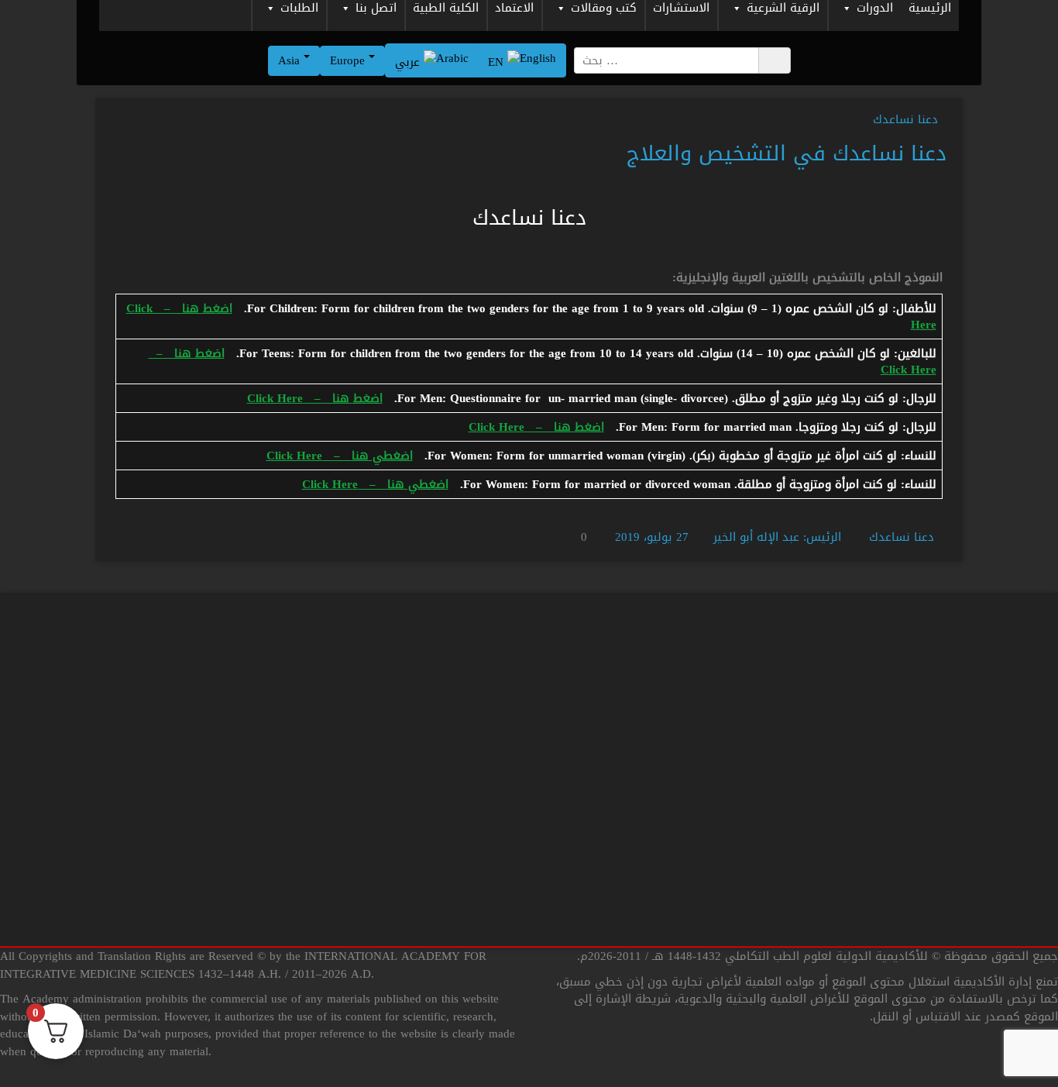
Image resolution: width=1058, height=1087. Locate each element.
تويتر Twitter (486, 927)
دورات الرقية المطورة (917, 729)
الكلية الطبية (446, 9)
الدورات (875, 9)
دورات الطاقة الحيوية (916, 943)
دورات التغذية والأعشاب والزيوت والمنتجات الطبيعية (663, 845)
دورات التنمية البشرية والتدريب (667, 889)
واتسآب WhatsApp (470, 749)
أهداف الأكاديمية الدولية (227, 856)
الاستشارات (681, 9)
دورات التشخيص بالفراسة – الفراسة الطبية (654, 793)
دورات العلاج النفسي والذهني (893, 836)
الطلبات (299, 9)
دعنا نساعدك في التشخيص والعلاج (786, 153)
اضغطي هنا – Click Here (339, 455)
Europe (349, 60)
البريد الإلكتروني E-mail (458, 963)
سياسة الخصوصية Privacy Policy (208, 749)
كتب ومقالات (604, 9)
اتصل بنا (376, 9)
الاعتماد (514, 9)
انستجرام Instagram (469, 892)
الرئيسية (930, 9)
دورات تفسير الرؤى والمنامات (897, 907)
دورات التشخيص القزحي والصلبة (663, 749)
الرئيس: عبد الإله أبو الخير (777, 537)
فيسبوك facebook (472, 856)
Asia (291, 60)
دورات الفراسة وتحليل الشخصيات (888, 871)
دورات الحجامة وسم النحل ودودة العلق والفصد (646, 932)
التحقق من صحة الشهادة (226, 892)
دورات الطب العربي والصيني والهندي (875, 765)
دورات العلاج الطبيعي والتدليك (892, 800)
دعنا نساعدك (905, 119)
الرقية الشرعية (783, 9)
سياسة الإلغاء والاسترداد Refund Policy (191, 820)
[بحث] (774, 60)
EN (497, 62)
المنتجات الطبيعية (699, 976)
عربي (409, 62)
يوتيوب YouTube (476, 785)
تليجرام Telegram (475, 820)
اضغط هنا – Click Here (315, 398)
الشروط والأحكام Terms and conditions (194, 785)
